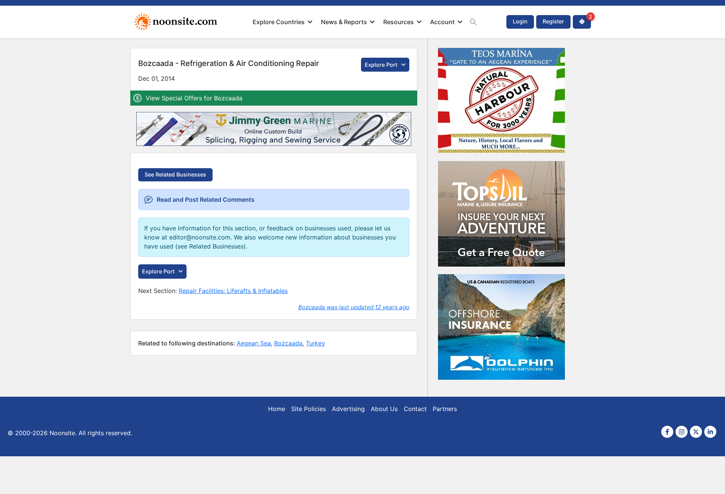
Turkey (315, 343)
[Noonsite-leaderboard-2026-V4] (273, 143)
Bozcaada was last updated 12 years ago (353, 307)
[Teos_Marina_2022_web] (501, 156)
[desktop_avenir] (501, 269)
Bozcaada (288, 343)
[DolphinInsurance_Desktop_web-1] (501, 383)
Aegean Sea (254, 343)
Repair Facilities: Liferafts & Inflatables (233, 291)
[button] (283, 21)
